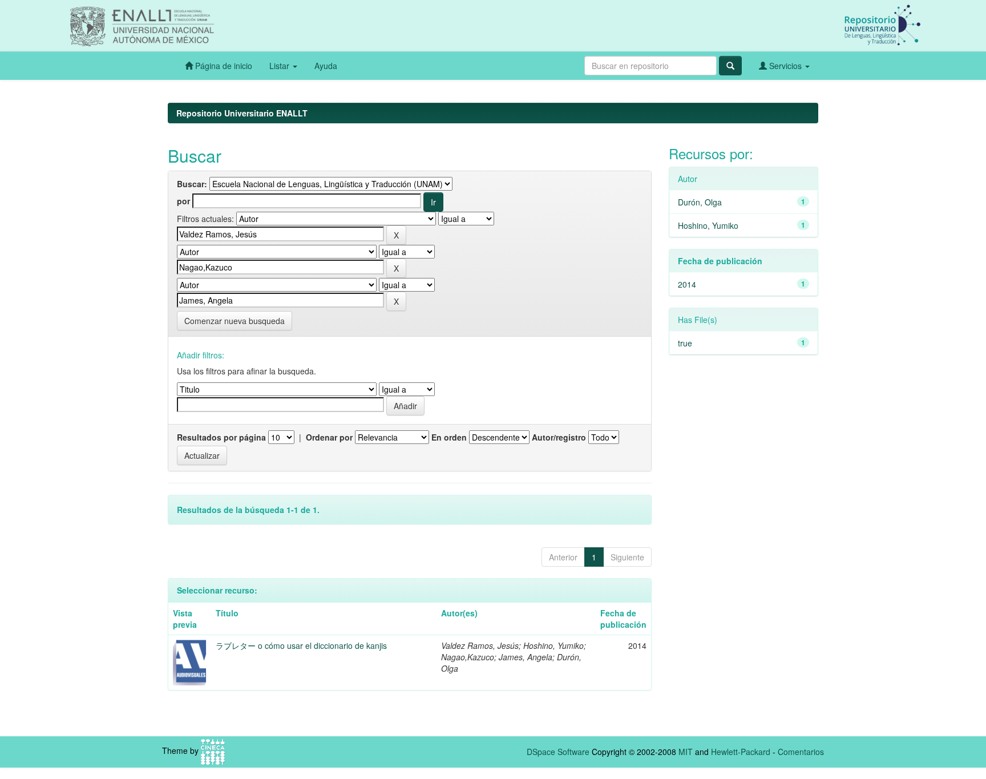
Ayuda (325, 65)
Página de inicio (222, 65)
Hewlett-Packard (740, 751)
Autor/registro (559, 437)
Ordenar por (329, 437)
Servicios (785, 65)
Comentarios (801, 751)
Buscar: (192, 183)
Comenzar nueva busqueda (234, 320)
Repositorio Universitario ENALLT (242, 113)
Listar (280, 65)
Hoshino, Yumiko (708, 225)
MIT (685, 751)
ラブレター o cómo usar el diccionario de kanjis (301, 645)
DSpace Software (558, 751)
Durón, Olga (700, 202)
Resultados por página (221, 437)
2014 (687, 284)
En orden (449, 437)
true (685, 343)
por (183, 201)
